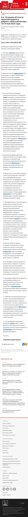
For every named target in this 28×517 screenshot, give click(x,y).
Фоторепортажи (6, 467)
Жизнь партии (6, 441)
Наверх (22, 503)
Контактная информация (9, 426)
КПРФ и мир (5, 448)
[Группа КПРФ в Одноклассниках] (14, 489)
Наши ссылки (6, 475)
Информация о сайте (8, 482)
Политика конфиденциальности (10, 480)
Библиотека (5, 452)
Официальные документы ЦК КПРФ (11, 461)
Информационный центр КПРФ (10, 459)
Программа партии (7, 430)
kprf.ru (4, 510)
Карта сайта (5, 478)
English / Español (7, 495)
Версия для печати (9, 344)
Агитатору (5, 450)
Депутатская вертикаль (8, 446)
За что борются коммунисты (9, 443)
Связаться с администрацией (10, 473)
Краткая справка (7, 423)
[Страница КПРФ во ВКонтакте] (7, 489)
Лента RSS (5, 492)
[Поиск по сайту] (23, 4)
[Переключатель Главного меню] (26, 4)
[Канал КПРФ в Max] (11, 489)
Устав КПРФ (5, 428)
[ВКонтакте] (23, 344)
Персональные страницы (9, 435)
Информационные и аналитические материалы (11, 464)
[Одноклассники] (26, 344)
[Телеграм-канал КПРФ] (4, 489)
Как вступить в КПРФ (8, 432)
